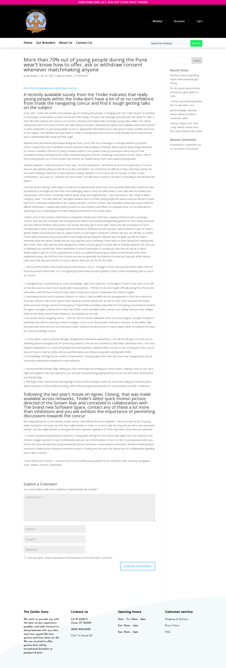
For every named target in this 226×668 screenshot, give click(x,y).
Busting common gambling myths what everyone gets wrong (184, 79)
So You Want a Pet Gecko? (184, 148)
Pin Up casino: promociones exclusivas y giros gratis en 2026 (185, 92)
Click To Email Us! (81, 635)
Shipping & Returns (176, 619)
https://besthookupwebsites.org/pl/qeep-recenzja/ (50, 88)
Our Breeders (45, 43)
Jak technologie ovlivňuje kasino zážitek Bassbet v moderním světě (183, 114)
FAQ (167, 632)
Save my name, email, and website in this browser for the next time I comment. (70, 557)
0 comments (81, 75)
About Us (65, 43)
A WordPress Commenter (184, 144)
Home (28, 43)
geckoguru (32, 75)
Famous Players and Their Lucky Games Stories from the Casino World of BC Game (186, 127)
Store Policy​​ (172, 625)
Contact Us (84, 43)
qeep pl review (64, 75)
